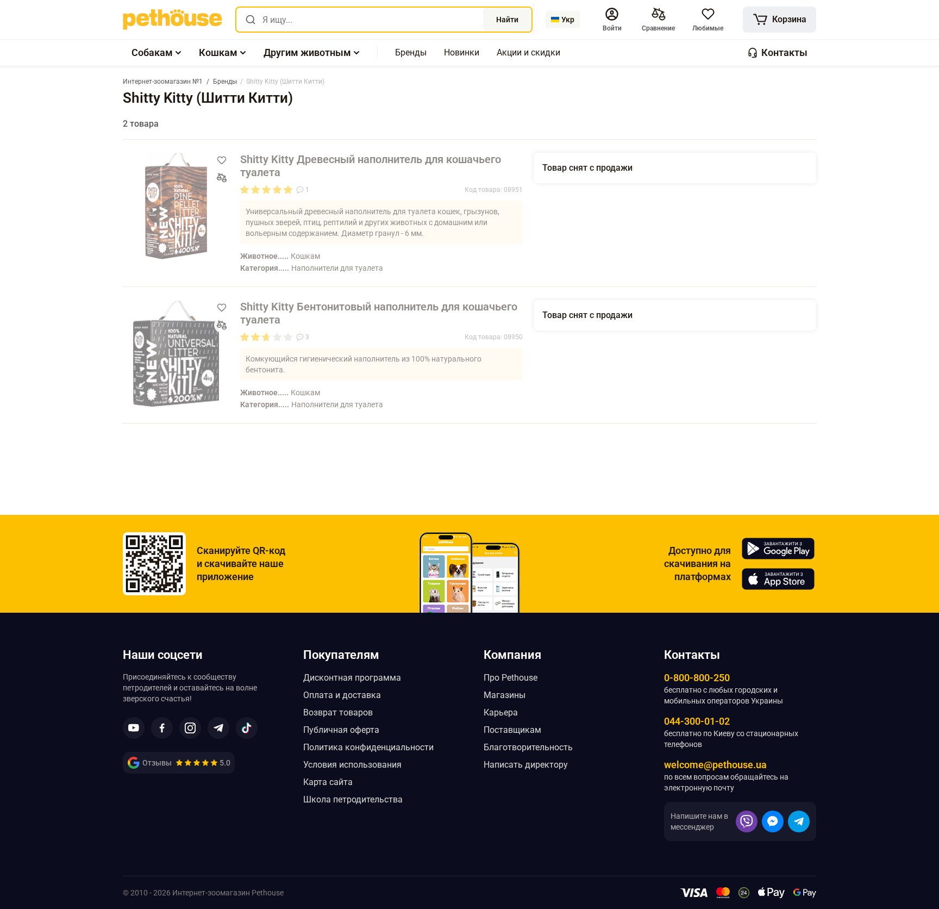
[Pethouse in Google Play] (778, 549)
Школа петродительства (353, 799)
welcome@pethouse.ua (715, 764)
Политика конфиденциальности (368, 747)
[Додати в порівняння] (221, 177)
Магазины (504, 695)
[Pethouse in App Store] (778, 579)
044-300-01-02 (697, 721)
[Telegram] (799, 821)
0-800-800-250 (697, 677)
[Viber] (747, 821)
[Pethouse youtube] (134, 728)
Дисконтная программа (352, 678)
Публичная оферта (341, 730)
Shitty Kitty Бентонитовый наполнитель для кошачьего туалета (378, 313)
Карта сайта (328, 782)
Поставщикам (512, 730)
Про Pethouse (510, 678)
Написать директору (526, 764)
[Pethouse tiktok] (247, 728)
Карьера (501, 712)
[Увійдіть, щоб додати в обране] (221, 160)
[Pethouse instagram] (190, 728)
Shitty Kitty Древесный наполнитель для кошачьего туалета (370, 166)
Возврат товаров (338, 712)
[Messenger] (773, 821)
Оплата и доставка (342, 695)
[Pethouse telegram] (218, 728)
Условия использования (352, 764)
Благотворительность (528, 747)
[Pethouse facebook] (162, 728)
